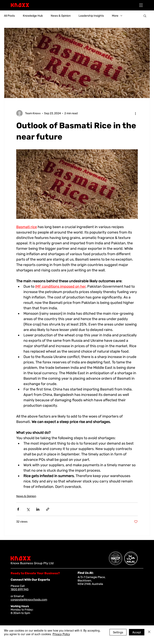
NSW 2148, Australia (90, 584)
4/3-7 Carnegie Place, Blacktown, (91, 578)
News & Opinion (61, 15)
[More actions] (135, 113)
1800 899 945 (19, 589)
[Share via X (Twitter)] (28, 509)
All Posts (9, 15)
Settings (118, 632)
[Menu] (141, 5)
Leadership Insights (91, 15)
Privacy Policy (61, 634)
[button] (145, 15)
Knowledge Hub (33, 15)
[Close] (149, 632)
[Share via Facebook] (18, 509)
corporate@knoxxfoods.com (29, 599)
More (115, 15)
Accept (136, 632)
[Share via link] (48, 509)
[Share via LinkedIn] (38, 509)
